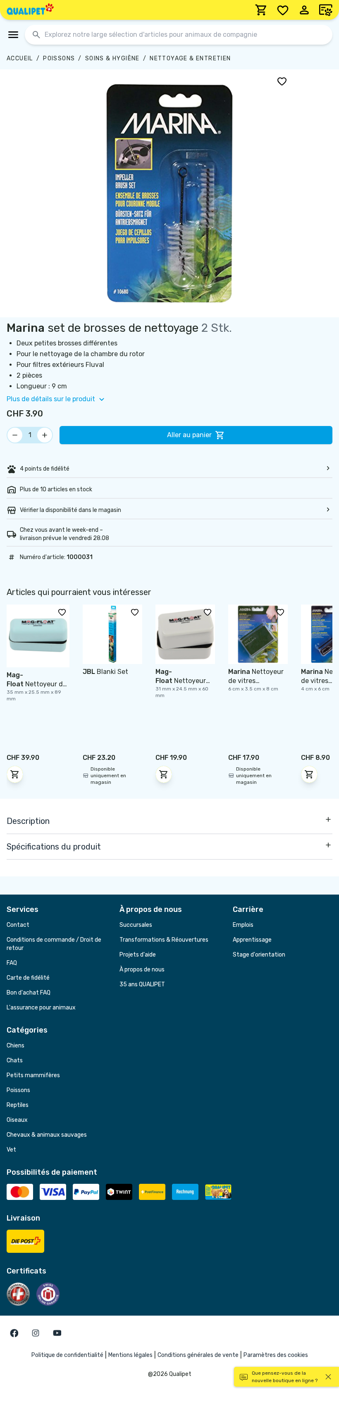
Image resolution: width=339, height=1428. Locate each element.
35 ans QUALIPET (142, 984)
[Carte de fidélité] (325, 10)
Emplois (243, 924)
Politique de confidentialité (67, 1355)
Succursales (135, 924)
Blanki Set (105, 672)
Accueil (20, 58)
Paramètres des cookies (276, 1355)
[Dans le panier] (15, 774)
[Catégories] (13, 34)
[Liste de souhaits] (282, 10)
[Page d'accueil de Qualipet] (30, 10)
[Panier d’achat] (261, 10)
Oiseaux (17, 1119)
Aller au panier (189, 435)
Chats (15, 1060)
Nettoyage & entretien (190, 58)
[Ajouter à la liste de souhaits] (282, 81)
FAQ (12, 962)
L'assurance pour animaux (41, 1007)
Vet (11, 1149)
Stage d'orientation (259, 954)
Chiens (15, 1045)
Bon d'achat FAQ (28, 992)
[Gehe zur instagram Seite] (35, 1333)
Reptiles (18, 1105)
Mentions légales (130, 1355)
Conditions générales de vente (198, 1355)
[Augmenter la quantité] (44, 435)
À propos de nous (142, 969)
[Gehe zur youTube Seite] (57, 1333)
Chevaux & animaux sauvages (47, 1134)
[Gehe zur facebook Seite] (14, 1333)
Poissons (59, 58)
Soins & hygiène (112, 58)
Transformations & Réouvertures (163, 939)
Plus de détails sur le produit (51, 399)
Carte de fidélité (28, 977)
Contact (18, 924)
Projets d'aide (137, 954)
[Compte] (304, 10)
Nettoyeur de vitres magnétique (37, 684)
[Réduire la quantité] (14, 435)
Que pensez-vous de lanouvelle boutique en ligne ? (285, 1376)
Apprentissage (252, 939)
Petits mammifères (33, 1075)
